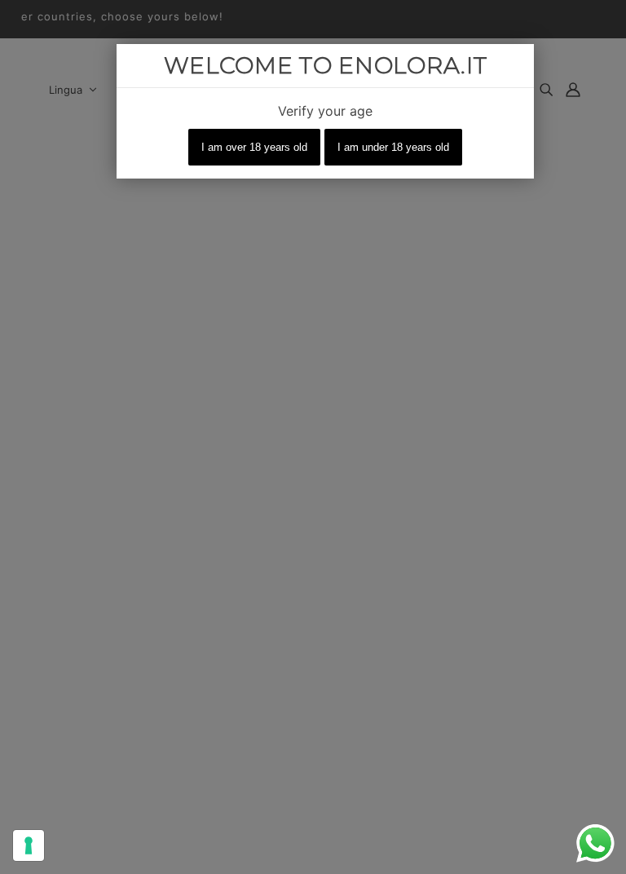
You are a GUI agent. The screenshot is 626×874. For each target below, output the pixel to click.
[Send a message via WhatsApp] (595, 843)
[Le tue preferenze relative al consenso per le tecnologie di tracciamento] (28, 845)
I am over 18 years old (254, 147)
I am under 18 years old (393, 147)
